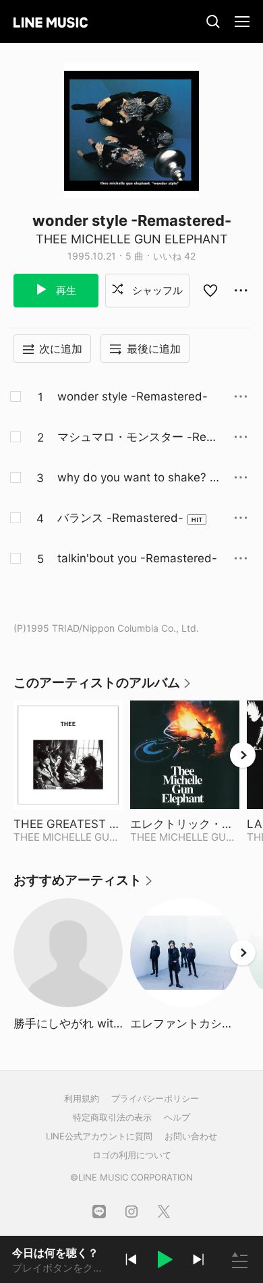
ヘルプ (177, 1117)
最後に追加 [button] (154, 348)
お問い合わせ (191, 1136)
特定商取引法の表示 (112, 1117)
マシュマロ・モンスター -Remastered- (136, 437)
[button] (164, 1261)
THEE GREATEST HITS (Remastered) (68, 824)
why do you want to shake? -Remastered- (136, 478)
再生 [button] (64, 290)
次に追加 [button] (60, 348)
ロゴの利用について (131, 1155)
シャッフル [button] (156, 290)
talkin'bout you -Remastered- (137, 558)
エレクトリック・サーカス (184, 824)
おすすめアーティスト (83, 885)
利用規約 (81, 1098)
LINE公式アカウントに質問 (99, 1136)
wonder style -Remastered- (132, 396)
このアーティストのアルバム (102, 687)
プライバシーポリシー (155, 1098)
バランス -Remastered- (120, 518)
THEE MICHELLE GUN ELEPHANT (132, 239)
